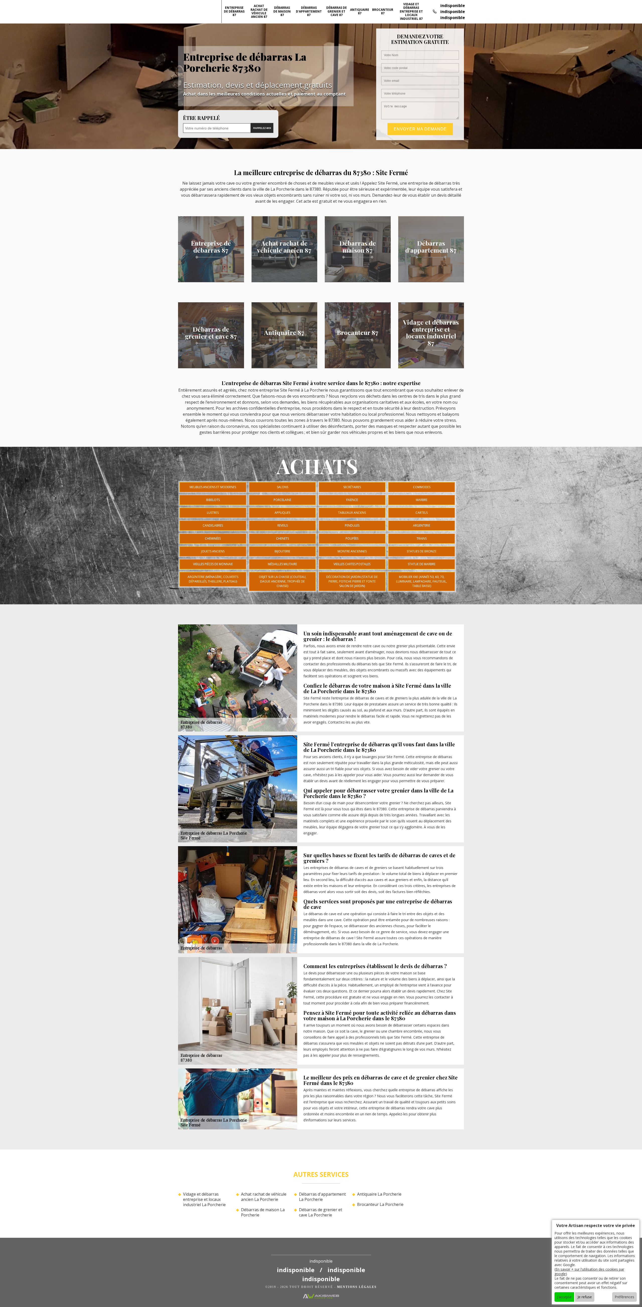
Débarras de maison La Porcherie (263, 1212)
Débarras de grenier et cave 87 (336, 11)
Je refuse (585, 1296)
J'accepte (564, 1296)
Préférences (624, 1296)
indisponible (452, 5)
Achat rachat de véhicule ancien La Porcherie (263, 1197)
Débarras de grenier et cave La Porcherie (320, 1212)
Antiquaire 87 (359, 11)
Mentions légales (357, 1287)
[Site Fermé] (321, 1251)
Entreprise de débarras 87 (234, 11)
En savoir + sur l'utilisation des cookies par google (589, 1271)
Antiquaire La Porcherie (379, 1194)
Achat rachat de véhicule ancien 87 (259, 11)
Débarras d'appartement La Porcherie (322, 1197)
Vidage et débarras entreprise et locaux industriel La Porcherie (204, 1199)
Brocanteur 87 (382, 11)
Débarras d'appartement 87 (309, 11)
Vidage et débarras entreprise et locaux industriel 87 (411, 11)
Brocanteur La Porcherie (380, 1204)
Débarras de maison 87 (282, 11)
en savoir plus (211, 280)
